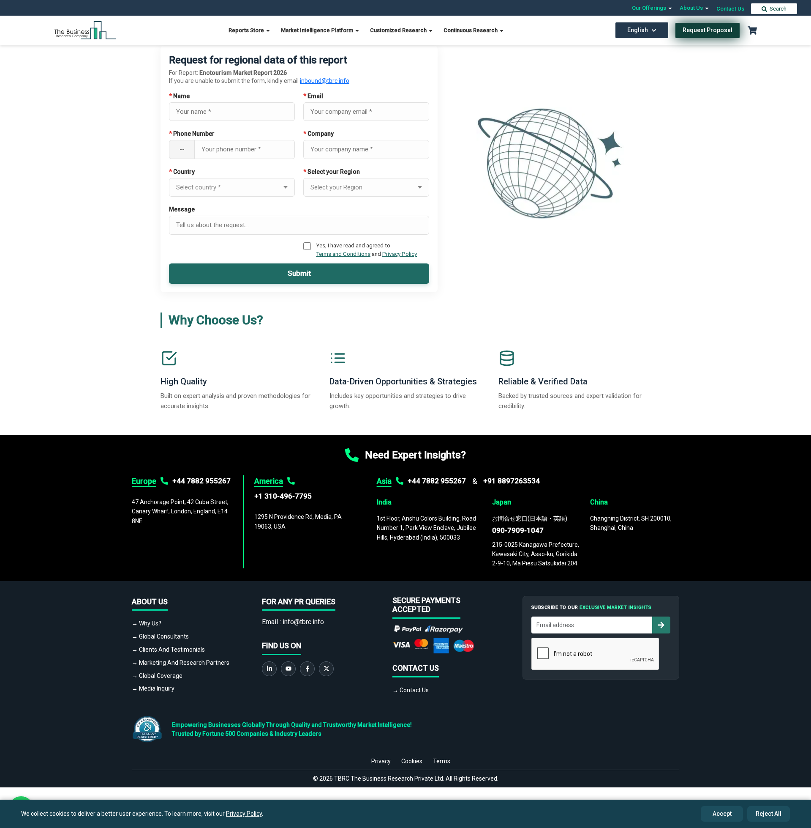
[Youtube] (288, 668)
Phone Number (192, 133)
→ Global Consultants (160, 636)
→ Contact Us (410, 690)
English (637, 30)
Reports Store (247, 30)
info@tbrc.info (303, 622)
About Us (692, 8)
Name (179, 96)
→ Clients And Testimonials (168, 649)
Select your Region (331, 171)
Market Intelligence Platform (317, 30)
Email (313, 96)
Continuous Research (471, 30)
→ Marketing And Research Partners (180, 662)
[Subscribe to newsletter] (661, 625)
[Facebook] (307, 668)
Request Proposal (707, 30)
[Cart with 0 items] (752, 30)
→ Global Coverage (157, 675)
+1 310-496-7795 (283, 496)
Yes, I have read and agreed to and (366, 249)
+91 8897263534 (511, 481)
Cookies (411, 761)
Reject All (768, 813)
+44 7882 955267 (201, 481)
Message (182, 209)
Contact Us (730, 8)
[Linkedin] (269, 668)
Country (182, 171)
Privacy (381, 761)
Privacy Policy (399, 253)
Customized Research (399, 30)
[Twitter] (326, 668)
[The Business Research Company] (85, 30)
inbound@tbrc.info (324, 80)
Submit (299, 273)
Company (318, 133)
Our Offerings (649, 8)
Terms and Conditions (343, 253)
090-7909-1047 (518, 530)
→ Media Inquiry (153, 688)
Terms (441, 761)
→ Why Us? (146, 623)
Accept (722, 813)
